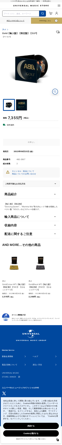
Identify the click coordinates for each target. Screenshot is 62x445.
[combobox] (24, 13)
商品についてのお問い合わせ (24, 174)
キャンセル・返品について (23, 171)
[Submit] (42, 13)
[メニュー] (58, 5)
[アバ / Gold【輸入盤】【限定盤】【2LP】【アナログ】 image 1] (31, 68)
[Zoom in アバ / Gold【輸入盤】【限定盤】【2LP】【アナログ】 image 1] (55, 91)
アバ (4, 30)
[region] (15, 21)
